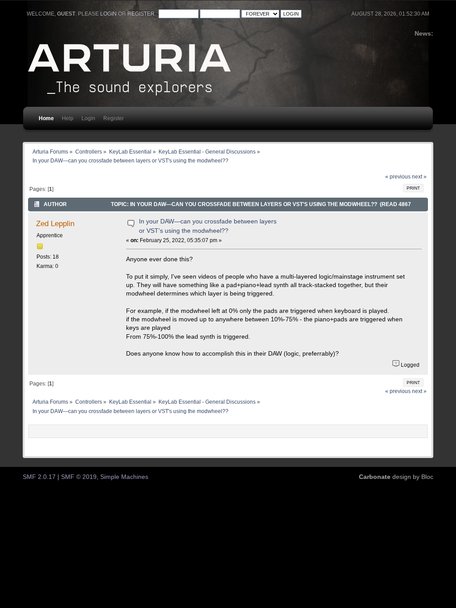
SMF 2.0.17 (39, 477)
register (141, 14)
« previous (398, 177)
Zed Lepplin (55, 223)
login (108, 14)
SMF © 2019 (79, 477)
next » (419, 177)
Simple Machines (124, 477)
